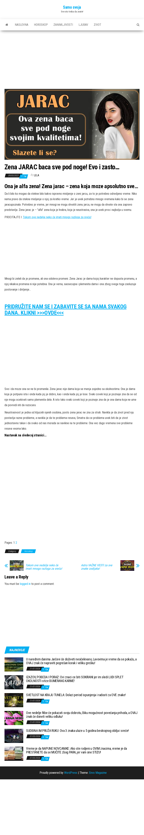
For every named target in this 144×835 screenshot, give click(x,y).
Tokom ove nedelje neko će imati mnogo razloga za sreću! (57, 217)
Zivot (97, 24)
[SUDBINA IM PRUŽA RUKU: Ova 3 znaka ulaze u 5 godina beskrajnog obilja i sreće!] (13, 735)
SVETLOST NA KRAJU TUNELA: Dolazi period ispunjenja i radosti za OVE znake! (76, 695)
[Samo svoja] (7, 24)
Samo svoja (72, 7)
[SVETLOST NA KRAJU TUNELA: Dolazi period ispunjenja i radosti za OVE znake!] (13, 700)
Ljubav (83, 24)
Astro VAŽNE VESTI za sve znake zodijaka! (96, 567)
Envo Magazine (98, 772)
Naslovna (21, 24)
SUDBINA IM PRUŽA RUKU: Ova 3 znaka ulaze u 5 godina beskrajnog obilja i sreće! (77, 731)
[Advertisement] (72, 61)
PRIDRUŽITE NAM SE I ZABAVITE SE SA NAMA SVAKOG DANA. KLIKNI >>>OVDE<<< (65, 309)
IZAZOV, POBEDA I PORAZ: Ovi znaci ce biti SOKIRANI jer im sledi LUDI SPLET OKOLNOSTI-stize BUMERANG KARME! (74, 679)
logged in (25, 584)
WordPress (70, 772)
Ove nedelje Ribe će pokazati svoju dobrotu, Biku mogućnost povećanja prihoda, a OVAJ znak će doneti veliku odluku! (81, 714)
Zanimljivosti (63, 24)
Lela (36, 175)
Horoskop (41, 24)
